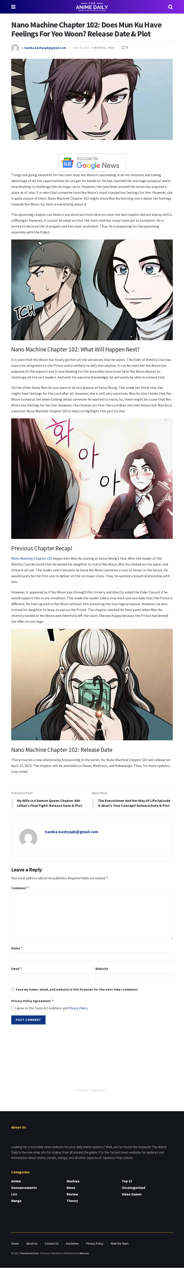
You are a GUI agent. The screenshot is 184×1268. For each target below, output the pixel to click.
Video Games (132, 1194)
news (111, 48)
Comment (20, 888)
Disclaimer (72, 1243)
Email (16, 969)
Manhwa (100, 48)
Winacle (84, 1253)
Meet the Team (120, 1243)
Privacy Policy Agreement (32, 1001)
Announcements (24, 1188)
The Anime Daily (29, 1253)
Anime (16, 1181)
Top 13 (127, 1181)
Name (17, 948)
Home (15, 1243)
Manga (16, 1201)
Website (101, 969)
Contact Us (51, 1243)
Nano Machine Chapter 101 (31, 558)
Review (72, 1194)
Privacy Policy (77, 1008)
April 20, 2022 (81, 48)
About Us (31, 1243)
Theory (72, 1201)
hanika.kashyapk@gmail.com (45, 48)
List (14, 1194)
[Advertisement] (92, 1057)
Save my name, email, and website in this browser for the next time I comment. (77, 989)
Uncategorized (133, 1188)
